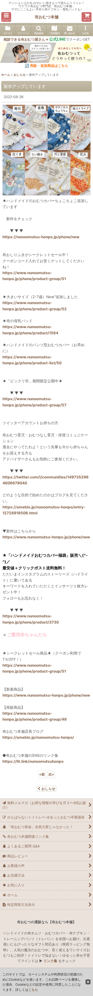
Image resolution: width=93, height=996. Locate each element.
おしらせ (48, 788)
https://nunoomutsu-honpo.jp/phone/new (40, 237)
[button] (6, 17)
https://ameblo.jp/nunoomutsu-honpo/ (38, 737)
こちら (33, 990)
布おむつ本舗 (47, 16)
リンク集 (50, 961)
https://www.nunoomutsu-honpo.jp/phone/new (46, 537)
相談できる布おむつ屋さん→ (34, 39)
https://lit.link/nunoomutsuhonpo (32, 761)
